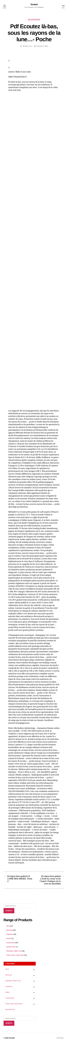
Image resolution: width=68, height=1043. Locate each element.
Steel (8, 926)
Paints (8, 938)
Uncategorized (34, 19)
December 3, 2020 (42, 46)
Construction (10, 943)
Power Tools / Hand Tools (15, 955)
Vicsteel (34, 4)
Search (9, 911)
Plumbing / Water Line (13, 951)
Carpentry (9, 934)
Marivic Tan (28, 46)
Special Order (11, 947)
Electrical (9, 930)
